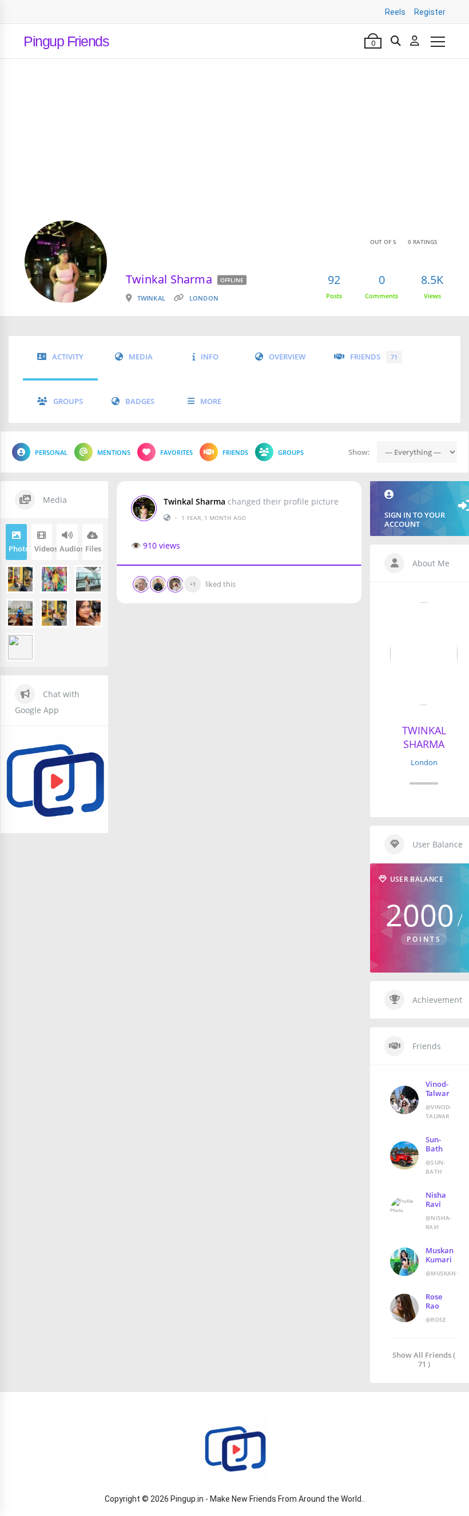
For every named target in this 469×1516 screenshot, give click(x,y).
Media (141, 357)
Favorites (176, 452)
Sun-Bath (434, 1144)
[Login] (415, 41)
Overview (287, 357)
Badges (139, 401)
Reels (395, 12)
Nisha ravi (436, 1199)
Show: (359, 452)
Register (430, 12)
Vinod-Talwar (438, 1088)
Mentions (113, 452)
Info (209, 357)
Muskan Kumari (440, 1255)
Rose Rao (434, 1301)
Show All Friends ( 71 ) (423, 1359)
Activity (68, 357)
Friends (374, 357)
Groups (68, 401)
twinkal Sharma (194, 502)
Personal (51, 452)
